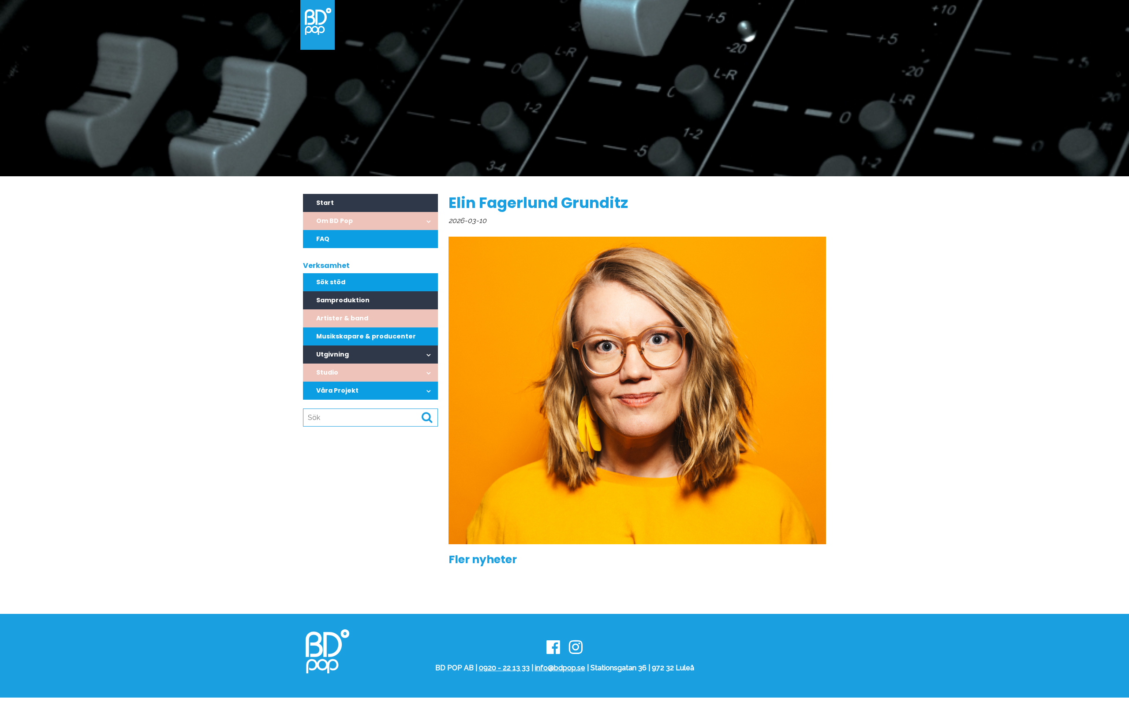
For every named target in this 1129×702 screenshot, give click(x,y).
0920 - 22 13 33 (504, 668)
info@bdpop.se (560, 668)
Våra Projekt (337, 390)
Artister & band (342, 318)
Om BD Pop (334, 220)
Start (325, 202)
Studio (327, 372)
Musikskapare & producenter (366, 336)
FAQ (322, 238)
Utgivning (332, 354)
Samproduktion (343, 300)
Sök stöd (330, 282)
